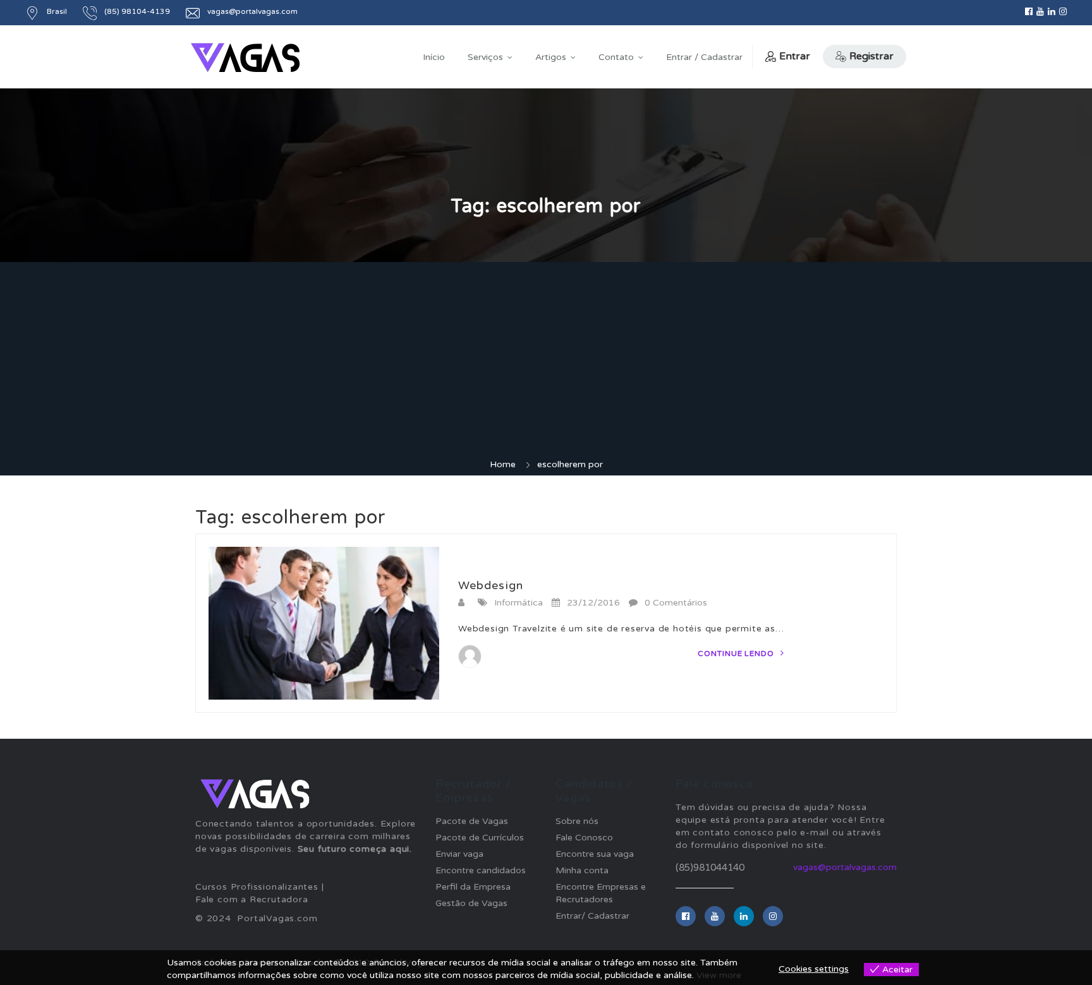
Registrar (871, 56)
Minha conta (582, 870)
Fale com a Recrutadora (251, 899)
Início (434, 57)
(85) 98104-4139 (137, 11)
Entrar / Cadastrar (704, 57)
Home (503, 464)
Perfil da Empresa (473, 886)
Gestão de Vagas (471, 903)
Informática (518, 602)
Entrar (794, 56)
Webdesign (490, 585)
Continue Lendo (737, 653)
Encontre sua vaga (594, 854)
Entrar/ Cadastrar (592, 915)
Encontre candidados (480, 870)
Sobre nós (576, 821)
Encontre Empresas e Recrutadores (600, 893)
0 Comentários (676, 602)
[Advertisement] (546, 363)
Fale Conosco (584, 837)
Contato (616, 57)
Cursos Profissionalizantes (256, 886)
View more (718, 975)
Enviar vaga (459, 854)
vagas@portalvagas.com (845, 867)
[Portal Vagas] (245, 57)
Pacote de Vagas (471, 821)
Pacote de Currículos (479, 837)
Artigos (550, 57)
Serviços (485, 57)
